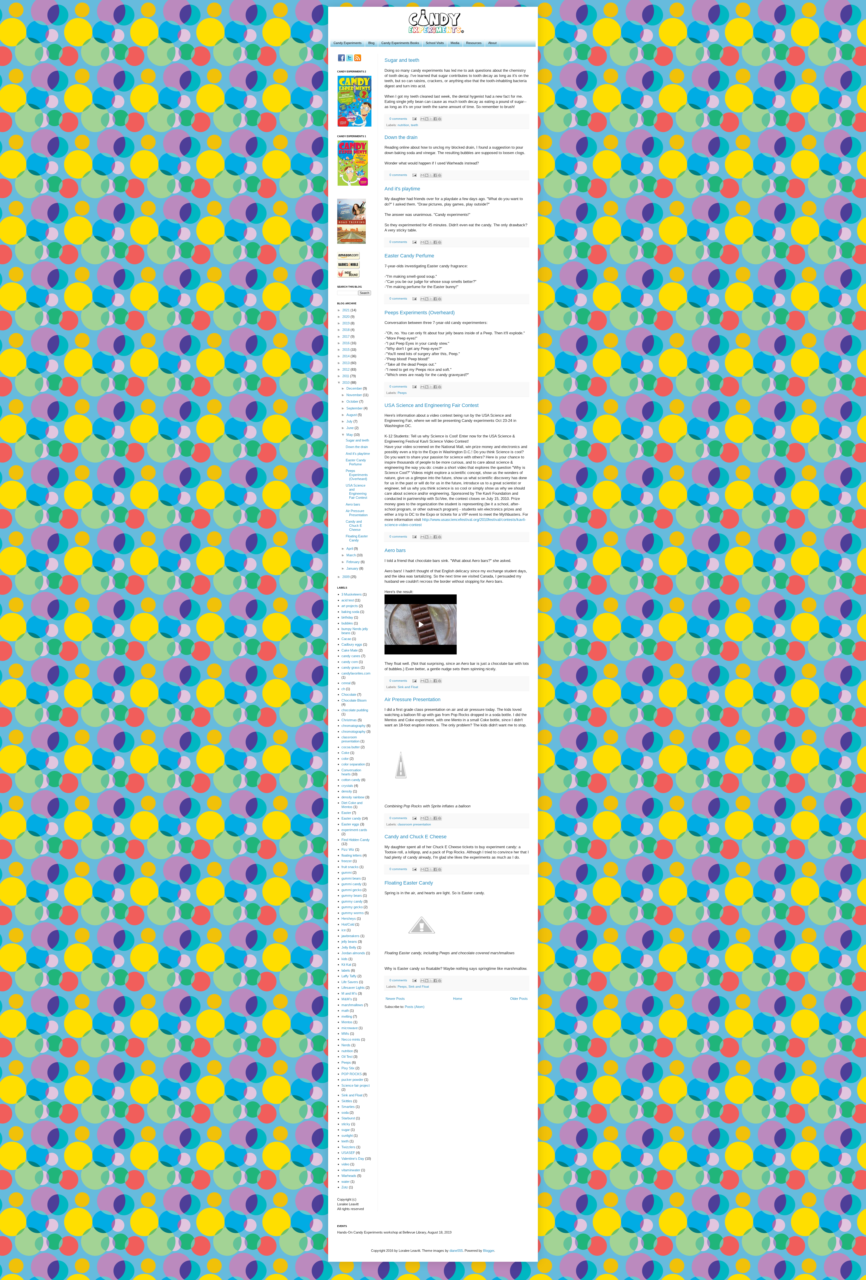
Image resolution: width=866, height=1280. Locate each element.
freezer (346, 861)
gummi (346, 872)
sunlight (347, 1135)
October (352, 401)
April (350, 548)
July (349, 421)
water (345, 1181)
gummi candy (351, 884)
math (345, 1010)
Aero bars (395, 550)
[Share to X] (431, 119)
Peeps (402, 393)
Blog (371, 43)
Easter (346, 813)
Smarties (348, 1107)
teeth (414, 125)
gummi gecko (351, 890)
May (350, 435)
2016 (346, 343)
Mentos (346, 1022)
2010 (346, 382)
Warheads (348, 1176)
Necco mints (350, 1039)
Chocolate (348, 694)
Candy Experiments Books (400, 43)
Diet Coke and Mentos (351, 805)
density (346, 791)
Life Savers (349, 982)
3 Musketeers (351, 594)
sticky (345, 1124)
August (352, 415)
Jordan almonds (353, 953)
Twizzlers (348, 1147)
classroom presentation (414, 824)
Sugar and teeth (402, 60)
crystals (347, 786)
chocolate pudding (354, 710)
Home (457, 998)
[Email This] (422, 119)
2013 (346, 363)
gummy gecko (352, 907)
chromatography (353, 726)
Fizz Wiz (347, 849)
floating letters (351, 855)
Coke (345, 753)
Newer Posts (395, 998)
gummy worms (352, 913)
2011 (346, 376)
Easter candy (351, 818)
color (345, 758)
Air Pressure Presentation (412, 699)
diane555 (456, 1250)
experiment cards (354, 830)
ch (343, 689)
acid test (347, 600)
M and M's (349, 993)
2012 (346, 369)
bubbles (347, 623)
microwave (349, 1028)
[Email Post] (414, 118)
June (350, 428)
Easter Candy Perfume (409, 256)
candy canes (350, 656)
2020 (346, 317)
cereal (345, 683)
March (351, 555)
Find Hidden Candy (355, 840)
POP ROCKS (351, 1074)
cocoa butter (350, 747)
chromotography (353, 731)
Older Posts (519, 998)
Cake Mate (349, 650)
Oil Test (346, 1056)
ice (343, 930)
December (354, 388)
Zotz (344, 1187)
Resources (473, 43)
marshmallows (352, 1005)
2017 (346, 336)
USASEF (348, 1153)
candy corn (349, 662)
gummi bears (351, 878)
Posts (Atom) (414, 1007)
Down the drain (401, 137)
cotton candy (350, 780)
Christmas (349, 720)
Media (455, 43)
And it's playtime (402, 189)
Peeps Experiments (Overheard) (420, 312)
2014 (346, 356)
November (354, 395)
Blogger (488, 1250)
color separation (353, 764)
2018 (346, 330)
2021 (346, 310)
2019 (346, 323)
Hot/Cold (347, 924)
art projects (349, 606)
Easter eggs (350, 824)
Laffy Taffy (349, 976)
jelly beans (349, 941)
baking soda (350, 612)
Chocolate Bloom (354, 700)
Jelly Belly (348, 947)
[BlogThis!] (426, 119)
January (352, 568)
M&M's (346, 999)
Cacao (346, 639)
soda (345, 1112)
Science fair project (355, 1085)
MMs (345, 1033)
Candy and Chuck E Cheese (416, 836)
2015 (346, 349)
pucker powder (352, 1079)
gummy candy (352, 901)
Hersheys (348, 918)
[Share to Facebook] (435, 119)
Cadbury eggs (351, 644)
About (492, 43)
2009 (346, 577)
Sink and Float (408, 687)
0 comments (398, 118)
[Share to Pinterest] (439, 119)
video (345, 1164)
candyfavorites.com (356, 673)
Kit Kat (346, 964)
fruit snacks (350, 867)
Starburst (348, 1118)
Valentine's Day (352, 1158)
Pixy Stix (348, 1068)
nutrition (403, 125)
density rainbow (352, 797)
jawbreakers (350, 936)
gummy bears (351, 895)
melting (346, 1016)
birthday (347, 617)
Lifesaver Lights (353, 987)
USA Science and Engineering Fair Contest (432, 405)
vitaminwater (350, 1170)
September (355, 408)
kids (344, 959)
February (353, 562)
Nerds (345, 1045)
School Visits (435, 43)
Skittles (346, 1101)
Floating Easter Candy (409, 883)
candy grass (350, 667)
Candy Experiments (348, 43)
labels (345, 970)
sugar (345, 1130)
